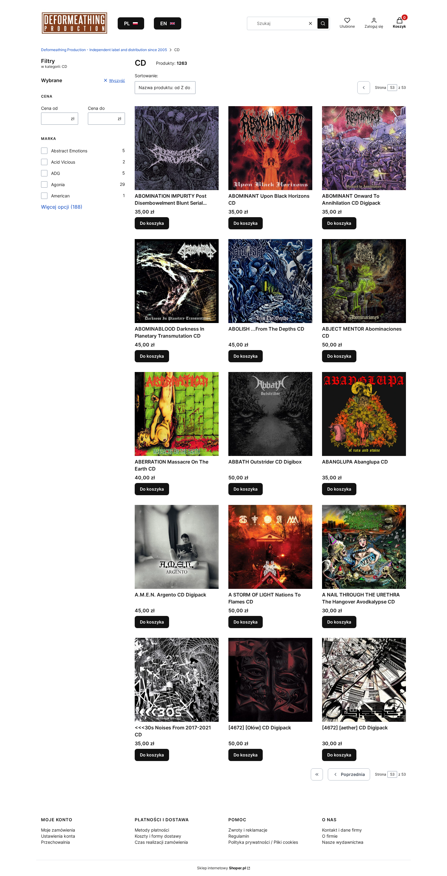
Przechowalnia (55, 842)
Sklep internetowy (221, 868)
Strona (380, 87)
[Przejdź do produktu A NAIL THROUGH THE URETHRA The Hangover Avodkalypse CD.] (364, 547)
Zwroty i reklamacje (247, 830)
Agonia (58, 184)
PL (127, 23)
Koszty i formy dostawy (158, 836)
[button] (322, 23)
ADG (55, 173)
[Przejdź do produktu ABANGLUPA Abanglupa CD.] (364, 414)
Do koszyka (152, 223)
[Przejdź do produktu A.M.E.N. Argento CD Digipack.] (177, 547)
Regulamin (238, 836)
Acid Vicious (63, 162)
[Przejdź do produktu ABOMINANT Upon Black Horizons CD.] (270, 148)
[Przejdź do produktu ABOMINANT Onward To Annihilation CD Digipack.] (364, 148)
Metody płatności (152, 830)
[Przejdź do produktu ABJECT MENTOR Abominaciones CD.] (364, 281)
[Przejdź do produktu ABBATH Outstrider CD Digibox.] (270, 414)
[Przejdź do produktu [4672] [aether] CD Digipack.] (364, 680)
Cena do (96, 108)
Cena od (49, 108)
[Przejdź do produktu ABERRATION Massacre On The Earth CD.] (177, 414)
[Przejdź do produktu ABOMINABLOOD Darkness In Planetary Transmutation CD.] (177, 281)
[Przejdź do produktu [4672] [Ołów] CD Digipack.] (270, 680)
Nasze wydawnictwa (342, 842)
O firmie (330, 836)
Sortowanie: (146, 75)
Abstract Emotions (69, 150)
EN (163, 23)
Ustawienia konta (58, 836)
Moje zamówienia (58, 830)
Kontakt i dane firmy (342, 830)
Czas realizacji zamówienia (161, 842)
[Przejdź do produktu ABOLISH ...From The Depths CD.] (270, 281)
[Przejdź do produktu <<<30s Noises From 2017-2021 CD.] (177, 680)
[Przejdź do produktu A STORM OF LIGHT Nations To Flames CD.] (270, 547)
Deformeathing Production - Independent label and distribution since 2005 (104, 49)
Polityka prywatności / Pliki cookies (263, 842)
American (60, 195)
